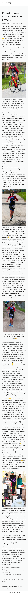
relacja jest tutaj (14, 169)
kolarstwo (7, 568)
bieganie (6, 570)
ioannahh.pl (7, 3)
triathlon (17, 568)
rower (18, 570)
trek (3, 572)
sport (12, 568)
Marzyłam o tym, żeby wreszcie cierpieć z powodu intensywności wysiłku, (13, 293)
